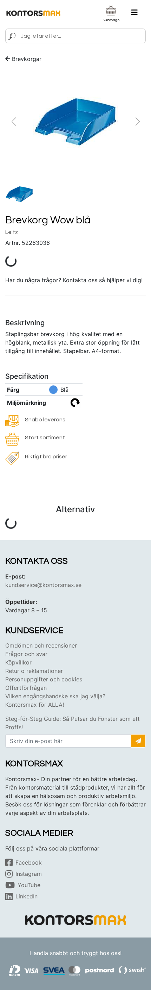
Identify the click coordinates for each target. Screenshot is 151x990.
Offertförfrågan (26, 687)
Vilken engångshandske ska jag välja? (55, 696)
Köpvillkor (18, 662)
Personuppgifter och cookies (43, 679)
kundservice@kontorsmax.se (43, 584)
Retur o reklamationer (34, 670)
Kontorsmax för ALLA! (34, 704)
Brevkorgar (26, 58)
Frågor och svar (26, 653)
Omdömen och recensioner (41, 645)
